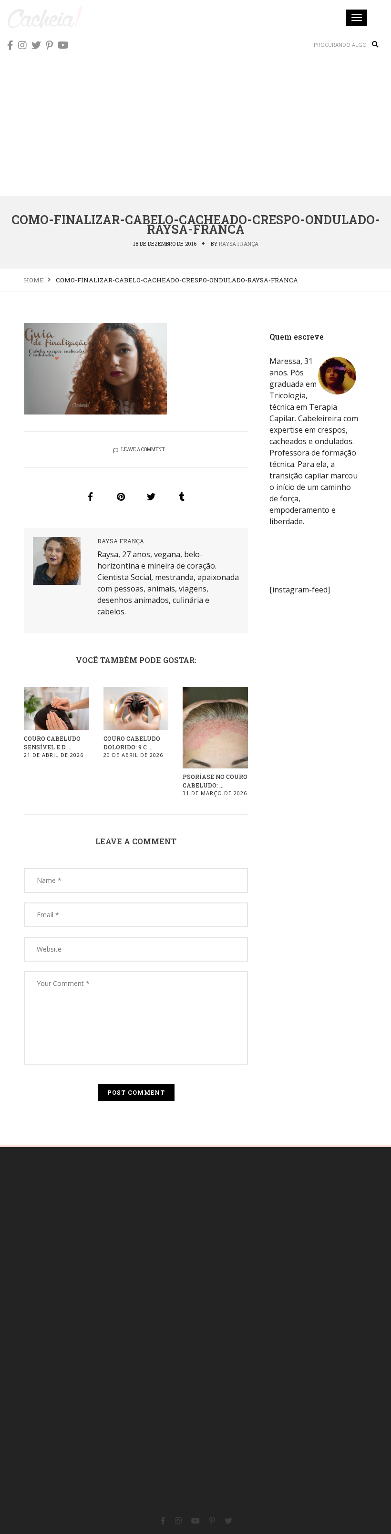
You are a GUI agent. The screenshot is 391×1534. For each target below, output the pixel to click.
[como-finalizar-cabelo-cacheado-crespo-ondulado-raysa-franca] (90, 496)
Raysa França (238, 243)
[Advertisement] (195, 124)
